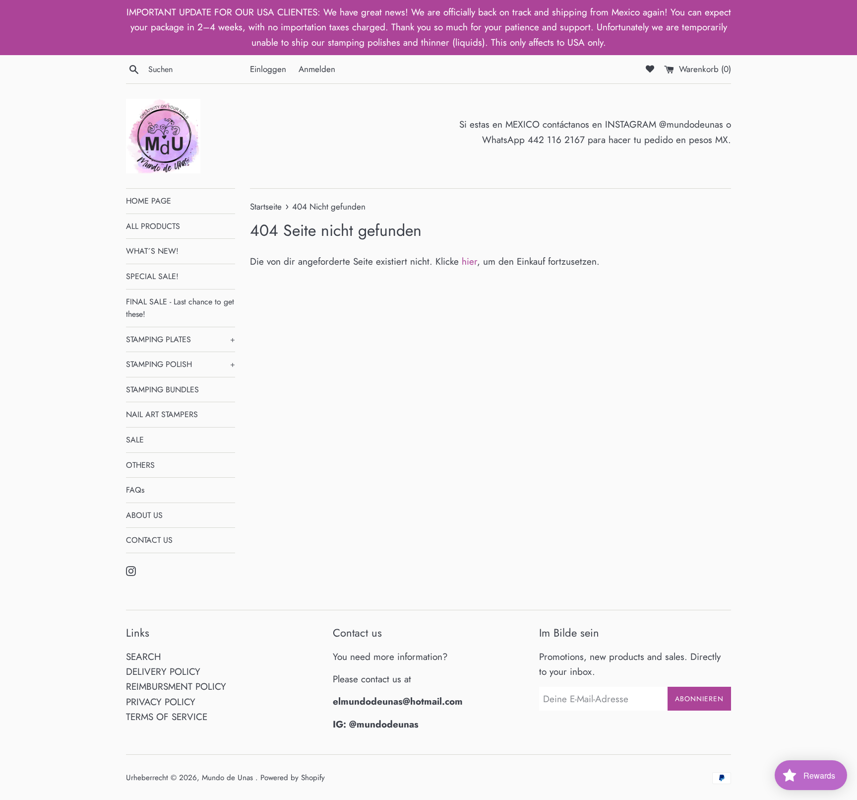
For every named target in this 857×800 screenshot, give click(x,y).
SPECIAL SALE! (152, 276)
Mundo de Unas (228, 777)
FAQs (135, 490)
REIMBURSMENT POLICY (176, 686)
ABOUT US (144, 515)
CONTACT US (149, 540)
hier (469, 261)
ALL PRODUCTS (153, 226)
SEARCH (143, 656)
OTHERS (140, 465)
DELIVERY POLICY (163, 671)
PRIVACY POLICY (160, 702)
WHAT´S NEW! (152, 251)
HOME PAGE (148, 201)
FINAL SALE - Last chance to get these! (180, 308)
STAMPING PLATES (180, 339)
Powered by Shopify (292, 777)
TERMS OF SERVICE (166, 717)
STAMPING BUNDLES (162, 389)
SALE (135, 439)
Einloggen (268, 69)
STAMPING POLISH (180, 364)
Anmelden (317, 69)
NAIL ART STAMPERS (162, 414)
